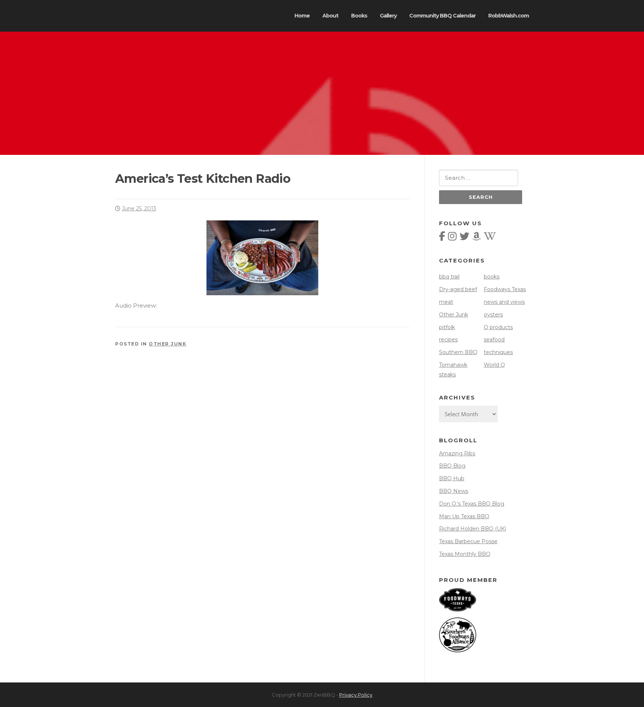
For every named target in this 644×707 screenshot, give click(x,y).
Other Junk (167, 344)
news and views (504, 302)
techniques (498, 352)
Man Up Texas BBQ (464, 516)
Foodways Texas (505, 289)
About (330, 15)
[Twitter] (464, 238)
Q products (498, 327)
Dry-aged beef (458, 289)
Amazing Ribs (457, 453)
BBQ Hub (451, 478)
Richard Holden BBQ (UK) (472, 528)
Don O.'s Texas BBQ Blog (471, 503)
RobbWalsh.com (508, 15)
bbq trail (449, 276)
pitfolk (447, 327)
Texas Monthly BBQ (464, 554)
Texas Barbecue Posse (468, 541)
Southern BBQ (458, 352)
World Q (494, 365)
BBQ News (453, 491)
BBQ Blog (452, 465)
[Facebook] (442, 238)
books (491, 276)
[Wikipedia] (490, 238)
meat (446, 302)
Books (359, 15)
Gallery (388, 15)
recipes (448, 339)
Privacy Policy (355, 695)
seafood (494, 339)
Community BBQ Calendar (442, 15)
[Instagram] (452, 238)
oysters (493, 314)
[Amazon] (476, 238)
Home (302, 15)
